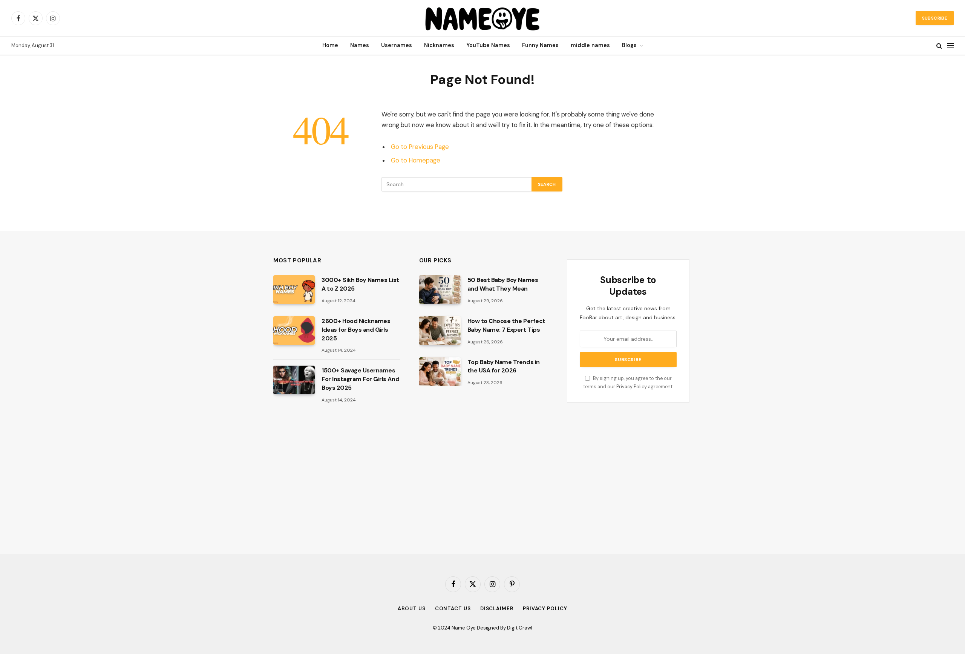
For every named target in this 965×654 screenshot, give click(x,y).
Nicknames (439, 45)
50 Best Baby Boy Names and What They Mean (502, 284)
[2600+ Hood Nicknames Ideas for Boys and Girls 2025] (294, 330)
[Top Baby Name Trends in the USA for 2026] (440, 371)
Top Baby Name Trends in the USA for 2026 (503, 366)
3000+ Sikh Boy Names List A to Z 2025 (360, 284)
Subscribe (934, 18)
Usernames (396, 45)
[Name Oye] (482, 18)
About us (411, 608)
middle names (590, 45)
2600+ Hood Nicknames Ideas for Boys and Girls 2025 (356, 329)
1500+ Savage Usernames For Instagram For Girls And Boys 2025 (360, 379)
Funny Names (540, 45)
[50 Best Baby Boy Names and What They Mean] (440, 289)
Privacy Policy (631, 387)
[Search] (939, 45)
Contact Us (453, 608)
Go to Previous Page (420, 147)
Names (359, 45)
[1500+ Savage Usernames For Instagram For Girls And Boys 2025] (294, 380)
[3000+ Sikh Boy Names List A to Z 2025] (294, 289)
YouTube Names (488, 45)
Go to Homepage (415, 160)
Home (330, 45)
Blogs (629, 45)
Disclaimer (496, 608)
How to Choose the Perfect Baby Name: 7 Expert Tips (506, 325)
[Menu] (950, 45)
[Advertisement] (336, 478)
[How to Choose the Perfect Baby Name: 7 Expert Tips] (440, 330)
